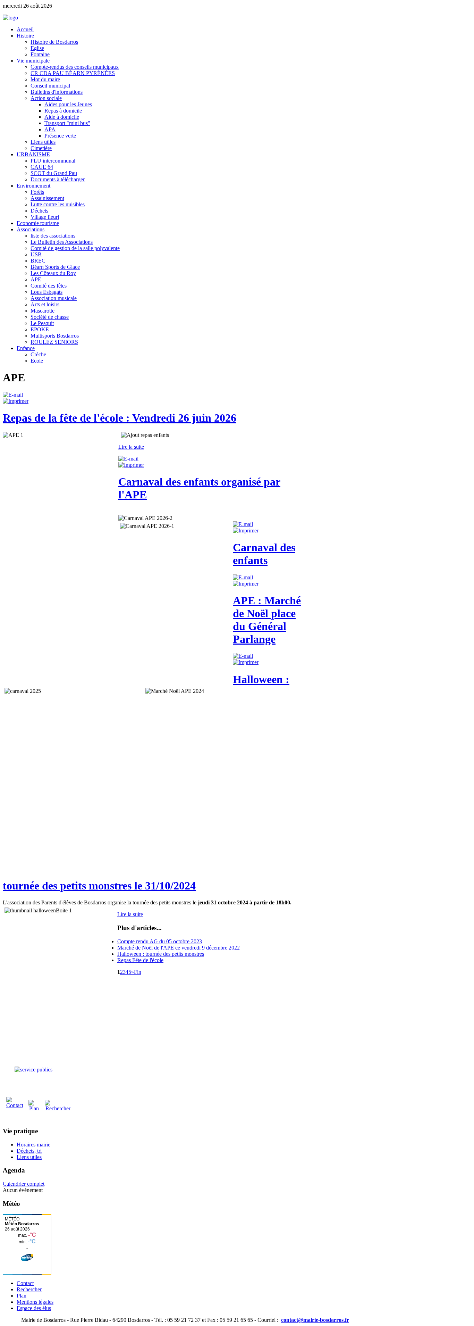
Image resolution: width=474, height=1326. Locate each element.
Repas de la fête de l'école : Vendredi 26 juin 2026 (119, 418)
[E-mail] (13, 395)
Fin (137, 972)
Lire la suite (131, 447)
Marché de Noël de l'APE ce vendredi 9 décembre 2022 (178, 948)
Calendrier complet (23, 1184)
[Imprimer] (15, 401)
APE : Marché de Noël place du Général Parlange (267, 619)
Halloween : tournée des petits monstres (160, 954)
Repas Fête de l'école (140, 960)
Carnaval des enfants (264, 553)
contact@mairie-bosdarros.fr (315, 1320)
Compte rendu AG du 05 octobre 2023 (159, 941)
